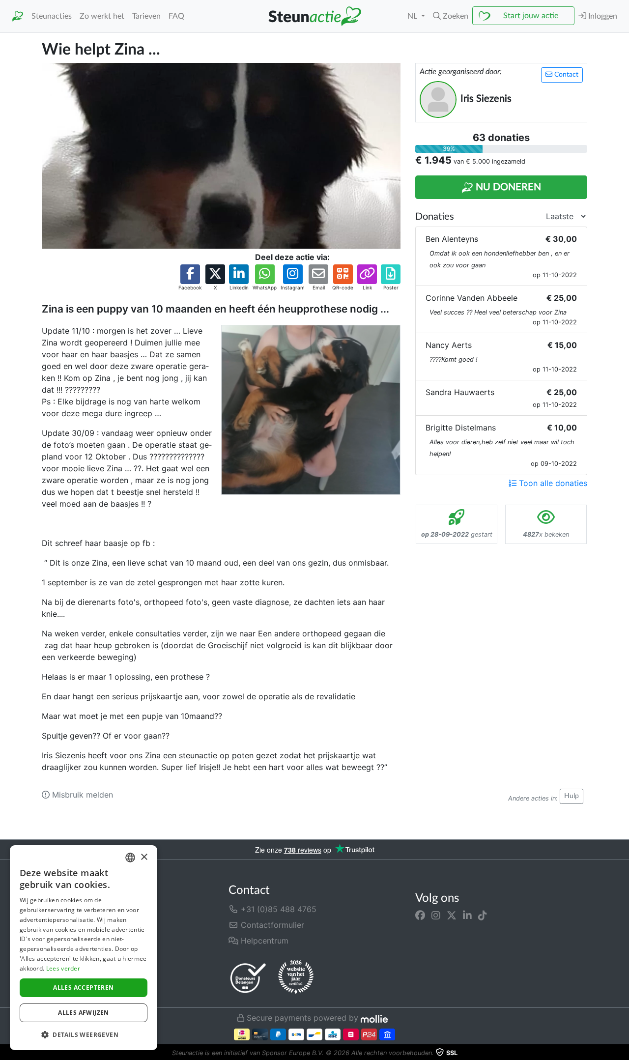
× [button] (143, 857)
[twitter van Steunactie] (452, 915)
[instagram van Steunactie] (435, 915)
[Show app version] (622, 1053)
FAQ (176, 16)
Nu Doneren (507, 187)
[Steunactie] (18, 16)
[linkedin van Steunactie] (467, 915)
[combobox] (130, 857)
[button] (450, 16)
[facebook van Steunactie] (420, 915)
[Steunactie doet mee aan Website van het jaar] (296, 977)
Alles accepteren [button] (83, 987)
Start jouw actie (530, 16)
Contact (565, 74)
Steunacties (51, 16)
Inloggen (601, 16)
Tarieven (146, 16)
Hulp (571, 796)
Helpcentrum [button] (263, 940)
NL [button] (413, 16)
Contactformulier (271, 925)
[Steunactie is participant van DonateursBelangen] (248, 977)
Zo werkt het (102, 16)
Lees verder (63, 968)
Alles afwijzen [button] (83, 1012)
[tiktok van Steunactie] (482, 915)
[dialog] (83, 947)
